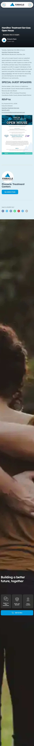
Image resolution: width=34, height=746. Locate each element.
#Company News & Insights (11, 34)
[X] (7, 211)
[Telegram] (23, 211)
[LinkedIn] (11, 211)
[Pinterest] (19, 211)
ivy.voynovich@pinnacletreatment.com (13, 112)
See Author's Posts (10, 192)
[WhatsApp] (15, 211)
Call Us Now (18, 613)
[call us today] (4, 5)
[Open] (30, 5)
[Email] (26, 211)
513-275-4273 (5, 110)
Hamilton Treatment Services (10, 52)
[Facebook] (3, 211)
